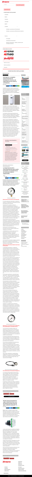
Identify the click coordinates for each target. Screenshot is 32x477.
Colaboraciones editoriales (22, 470)
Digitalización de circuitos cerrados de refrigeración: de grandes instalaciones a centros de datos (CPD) (25, 206)
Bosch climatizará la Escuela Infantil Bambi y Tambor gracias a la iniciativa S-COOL (25, 211)
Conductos (24, 110)
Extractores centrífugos (24, 134)
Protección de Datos (21, 468)
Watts (4, 175)
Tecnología (6, 21)
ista (8, 89)
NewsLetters (20, 464)
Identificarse (20, 461)
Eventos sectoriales (24, 246)
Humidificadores (25, 118)
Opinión (6, 16)
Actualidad (6, 14)
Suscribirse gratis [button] (20, 5)
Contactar (5, 67)
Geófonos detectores (24, 103)
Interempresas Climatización (11, 40)
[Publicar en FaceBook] (12, 86)
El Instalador (8, 38)
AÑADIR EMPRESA (6, 473)
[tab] (16, 26)
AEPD (14, 159)
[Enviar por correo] (10, 86)
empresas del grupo (10, 156)
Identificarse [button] (7, 9)
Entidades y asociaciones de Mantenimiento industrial (15, 31)
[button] (11, 26)
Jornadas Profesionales (24, 242)
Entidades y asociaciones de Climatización (13, 29)
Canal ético (6, 468)
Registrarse (20, 462)
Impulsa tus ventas (23, 243)
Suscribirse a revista (21, 465)
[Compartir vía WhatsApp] (18, 86)
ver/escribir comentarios (11, 396)
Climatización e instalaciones (10, 12)
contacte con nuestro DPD (13, 158)
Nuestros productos (7, 469)
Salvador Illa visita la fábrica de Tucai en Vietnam (24, 216)
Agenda (22, 229)
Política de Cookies (21, 469)
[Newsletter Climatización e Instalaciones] (25, 151)
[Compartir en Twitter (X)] (14, 86)
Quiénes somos (6, 470)
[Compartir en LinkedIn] (16, 86)
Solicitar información (6, 458)
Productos (6, 19)
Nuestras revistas (7, 62)
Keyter (4, 410)
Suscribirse (25, 160)
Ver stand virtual (12, 458)
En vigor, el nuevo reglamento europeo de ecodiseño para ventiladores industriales (25, 200)
